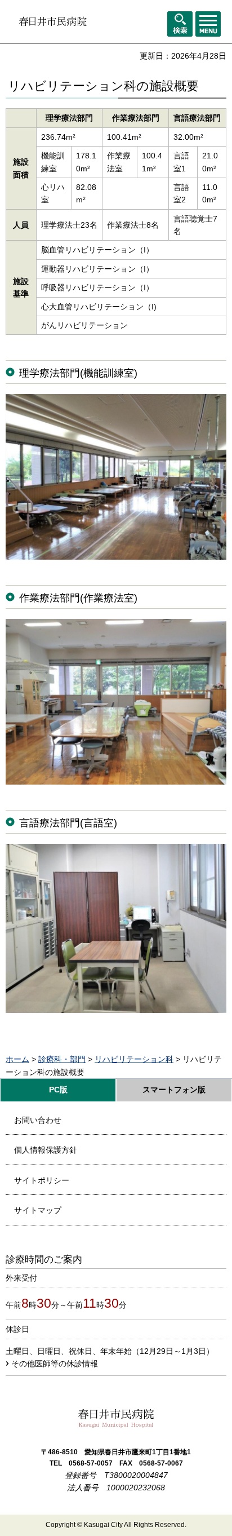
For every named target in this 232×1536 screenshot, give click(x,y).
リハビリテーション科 (134, 1059)
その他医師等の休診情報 (54, 1363)
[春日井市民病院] (53, 21)
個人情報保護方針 (45, 1149)
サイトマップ (37, 1210)
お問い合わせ (37, 1120)
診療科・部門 (62, 1059)
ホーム (17, 1059)
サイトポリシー (41, 1180)
